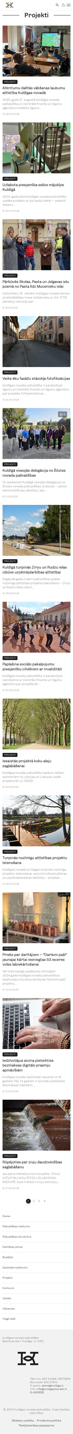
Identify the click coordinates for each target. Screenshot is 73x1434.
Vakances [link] (9, 1308)
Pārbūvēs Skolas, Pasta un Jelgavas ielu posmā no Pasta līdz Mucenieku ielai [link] (36, 284)
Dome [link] (6, 1216)
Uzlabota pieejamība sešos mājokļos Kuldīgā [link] (33, 187)
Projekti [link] (10, 81)
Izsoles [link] (7, 1298)
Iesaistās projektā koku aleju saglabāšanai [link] (27, 763)
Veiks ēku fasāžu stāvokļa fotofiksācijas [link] (36, 378)
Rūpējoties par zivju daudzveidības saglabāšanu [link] (32, 1164)
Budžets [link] (8, 1257)
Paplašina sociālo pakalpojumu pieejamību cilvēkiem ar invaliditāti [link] (32, 666)
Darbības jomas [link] (13, 1247)
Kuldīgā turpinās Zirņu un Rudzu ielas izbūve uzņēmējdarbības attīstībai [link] (35, 569)
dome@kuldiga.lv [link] (53, 1385)
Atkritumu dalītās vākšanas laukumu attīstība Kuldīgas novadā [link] (34, 90)
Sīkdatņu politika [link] (23, 1420)
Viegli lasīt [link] (9, 1319)
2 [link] (34, 1201)
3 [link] (39, 1201)
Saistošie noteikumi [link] (15, 1267)
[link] (27, 5)
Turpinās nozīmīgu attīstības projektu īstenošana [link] (35, 860)
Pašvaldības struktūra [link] (17, 1236)
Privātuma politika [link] (49, 1420)
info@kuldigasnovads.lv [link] (52, 1389)
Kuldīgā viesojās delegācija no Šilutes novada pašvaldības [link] (34, 473)
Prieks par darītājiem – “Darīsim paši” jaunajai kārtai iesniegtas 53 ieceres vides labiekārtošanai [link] (35, 959)
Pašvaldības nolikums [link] (16, 1226)
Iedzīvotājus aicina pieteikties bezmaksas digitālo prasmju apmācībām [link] (28, 1065)
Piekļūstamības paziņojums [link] (36, 1425)
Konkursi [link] (8, 1288)
